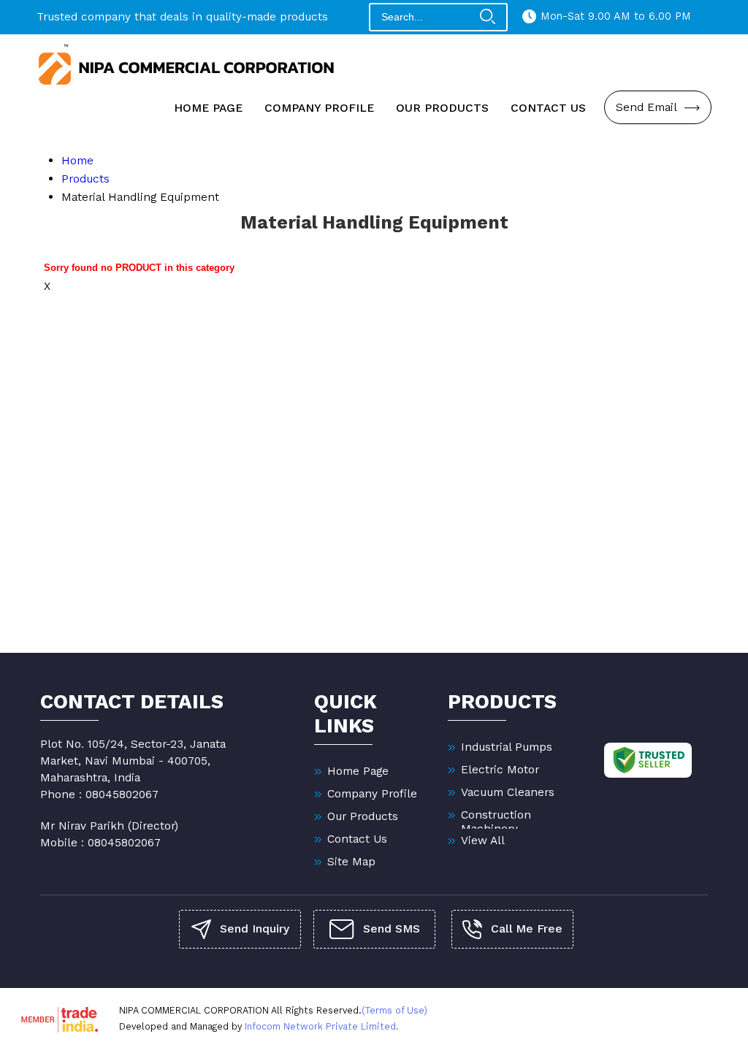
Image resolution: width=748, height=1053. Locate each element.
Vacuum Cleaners (507, 792)
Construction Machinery (496, 821)
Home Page (208, 108)
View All (483, 840)
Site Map (351, 861)
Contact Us (548, 108)
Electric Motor (500, 769)
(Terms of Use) (394, 1010)
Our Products (442, 108)
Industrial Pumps (506, 747)
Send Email (648, 107)
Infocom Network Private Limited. (322, 1026)
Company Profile (319, 108)
